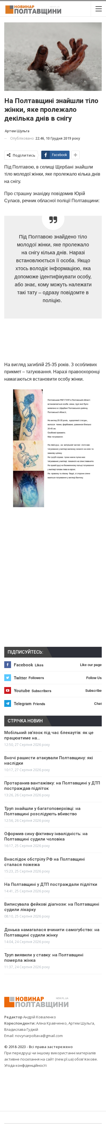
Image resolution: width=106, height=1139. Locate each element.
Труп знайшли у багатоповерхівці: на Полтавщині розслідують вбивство (42, 811)
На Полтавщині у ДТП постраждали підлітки (50, 884)
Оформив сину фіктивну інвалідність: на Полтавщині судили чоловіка (46, 836)
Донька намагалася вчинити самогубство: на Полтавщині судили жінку (51, 932)
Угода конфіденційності (25, 1065)
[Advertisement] (53, 341)
